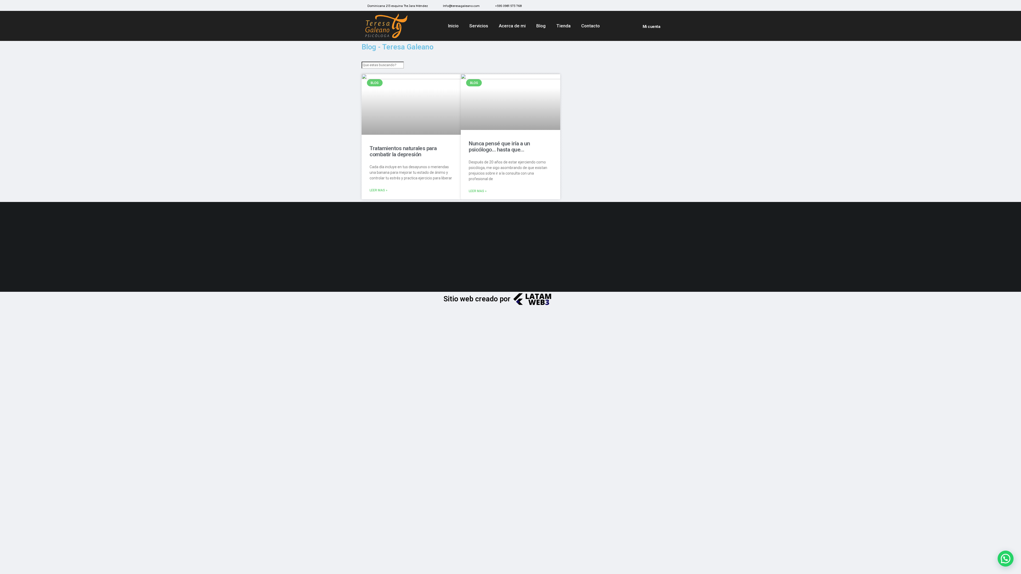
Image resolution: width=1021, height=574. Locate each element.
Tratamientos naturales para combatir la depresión (403, 151)
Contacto (590, 25)
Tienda (563, 25)
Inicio (453, 25)
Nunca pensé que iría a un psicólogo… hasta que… (499, 146)
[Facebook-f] (640, 7)
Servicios (478, 25)
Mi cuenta (651, 26)
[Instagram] (651, 7)
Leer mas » (378, 190)
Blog (541, 25)
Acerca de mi (512, 25)
